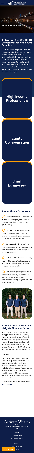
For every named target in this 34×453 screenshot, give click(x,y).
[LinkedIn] (17, 428)
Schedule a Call (8, 449)
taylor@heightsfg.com (18, 450)
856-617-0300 (19, 447)
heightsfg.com (7, 384)
